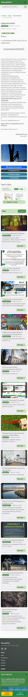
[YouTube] (5, 649)
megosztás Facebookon (15, 167)
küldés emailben (15, 174)
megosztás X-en (14, 170)
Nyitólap (4, 15)
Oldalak (3, 663)
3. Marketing (17, 689)
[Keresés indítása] (25, 6)
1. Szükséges (5, 689)
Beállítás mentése (7, 693)
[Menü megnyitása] (25, 2)
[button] (8, 196)
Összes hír (22, 211)
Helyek (3, 660)
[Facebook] (2, 649)
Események (4, 658)
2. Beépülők (11, 689)
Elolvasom (20, 246)
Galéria (3, 665)
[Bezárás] (26, 674)
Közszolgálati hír (17, 15)
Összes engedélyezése (20, 693)
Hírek (9, 15)
